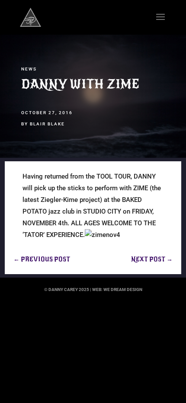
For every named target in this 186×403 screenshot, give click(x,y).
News (29, 69)
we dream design (122, 289)
